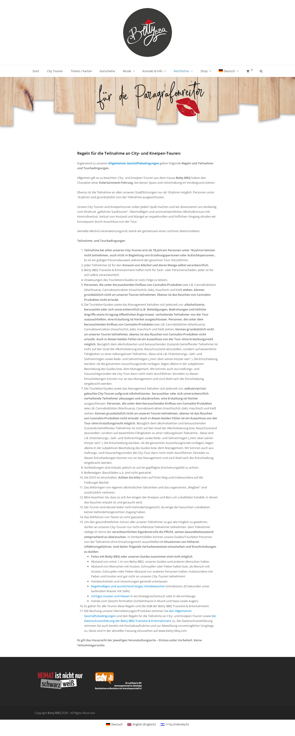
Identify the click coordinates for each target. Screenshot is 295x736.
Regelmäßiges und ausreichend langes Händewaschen (128, 586)
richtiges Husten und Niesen (110, 596)
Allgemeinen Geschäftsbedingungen (133, 163)
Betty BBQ (54, 713)
